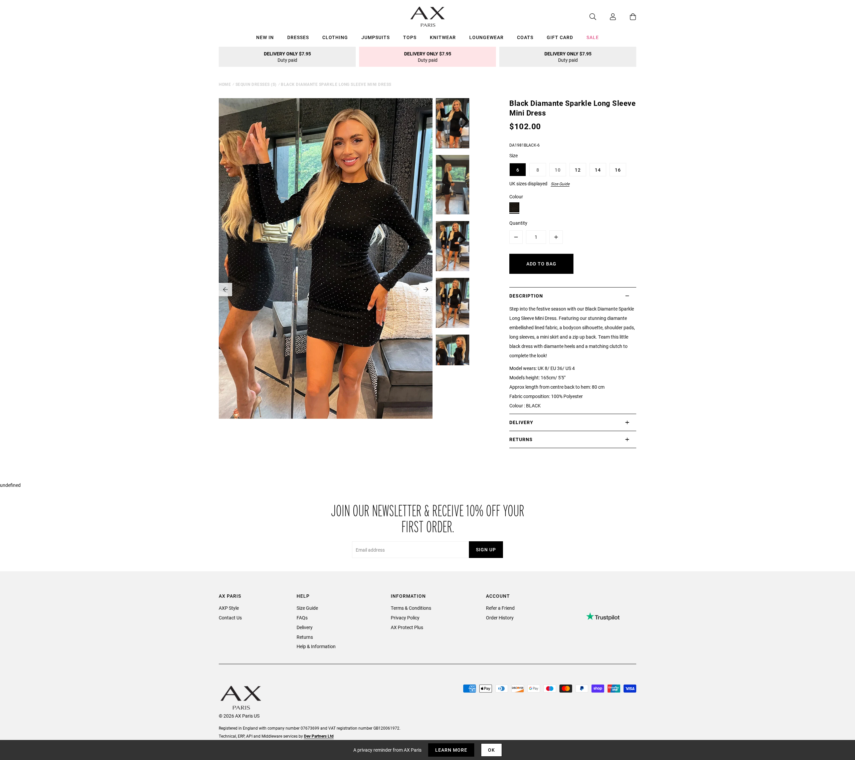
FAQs (302, 617)
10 (558, 170)
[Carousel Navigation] (326, 289)
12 (578, 170)
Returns (305, 637)
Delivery (305, 627)
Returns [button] (521, 439)
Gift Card (560, 37)
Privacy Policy (405, 617)
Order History (500, 617)
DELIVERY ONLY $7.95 (287, 56)
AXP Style (229, 608)
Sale (592, 37)
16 (618, 170)
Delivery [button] (521, 422)
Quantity (518, 223)
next (426, 289)
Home (225, 84)
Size (513, 155)
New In (265, 37)
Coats (525, 37)
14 (598, 170)
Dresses (298, 37)
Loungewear (486, 37)
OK (491, 750)
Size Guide (560, 183)
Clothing (335, 37)
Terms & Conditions (411, 608)
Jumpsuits (375, 37)
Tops (409, 37)
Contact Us (230, 617)
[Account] (606, 17)
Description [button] (526, 296)
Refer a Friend (500, 608)
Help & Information (316, 646)
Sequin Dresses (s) (256, 84)
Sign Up (486, 549)
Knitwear (443, 37)
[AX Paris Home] (427, 17)
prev (225, 289)
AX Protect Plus (407, 627)
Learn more (451, 750)
